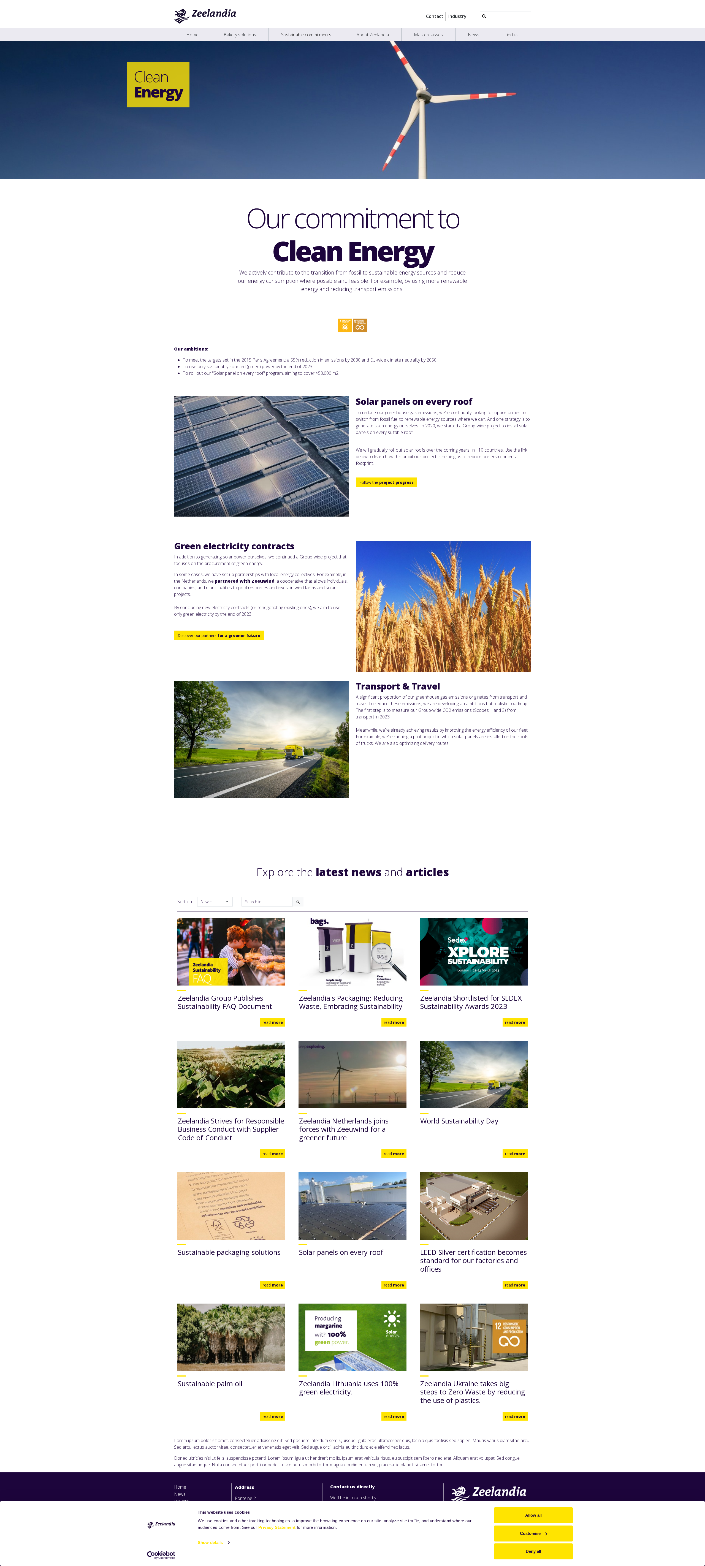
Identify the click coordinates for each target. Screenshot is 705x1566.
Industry (457, 16)
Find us (512, 35)
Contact (434, 16)
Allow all (533, 1515)
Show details (210, 1542)
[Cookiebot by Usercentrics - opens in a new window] (161, 1555)
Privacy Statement (277, 1527)
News (473, 35)
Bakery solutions (240, 35)
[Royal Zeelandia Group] (205, 16)
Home (192, 35)
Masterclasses (428, 35)
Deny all (533, 1551)
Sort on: (185, 902)
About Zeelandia (373, 35)
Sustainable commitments (306, 35)
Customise (530, 1533)
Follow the (386, 482)
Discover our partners (219, 635)
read (273, 1022)
